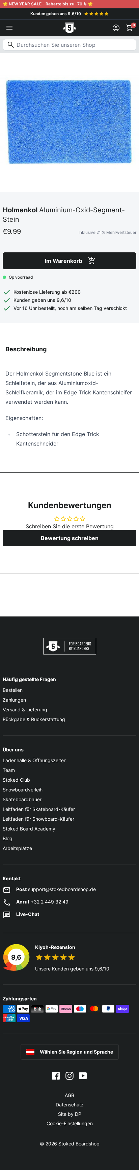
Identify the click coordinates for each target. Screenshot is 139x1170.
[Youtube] (83, 1075)
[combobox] (69, 44)
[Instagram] (69, 1075)
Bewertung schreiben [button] (70, 538)
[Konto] (116, 28)
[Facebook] (56, 1075)
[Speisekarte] (9, 28)
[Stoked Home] (69, 28)
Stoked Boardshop (79, 1143)
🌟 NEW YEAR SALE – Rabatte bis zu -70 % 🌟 (48, 3)
